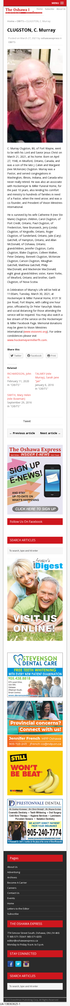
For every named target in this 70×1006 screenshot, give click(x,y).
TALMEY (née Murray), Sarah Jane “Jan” (47, 377)
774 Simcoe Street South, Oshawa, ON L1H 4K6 (33, 933)
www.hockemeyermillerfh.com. (27, 340)
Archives (12, 877)
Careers (11, 888)
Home (40, 9)
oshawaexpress (50, 38)
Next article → (50, 433)
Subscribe (49, 9)
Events (11, 898)
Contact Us (13, 893)
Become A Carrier (17, 882)
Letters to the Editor (18, 908)
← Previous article (22, 433)
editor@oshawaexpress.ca (22, 940)
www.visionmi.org (35, 331)
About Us (61, 9)
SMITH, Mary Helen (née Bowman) (19, 396)
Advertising (13, 872)
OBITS (11, 42)
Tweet (27, 421)
